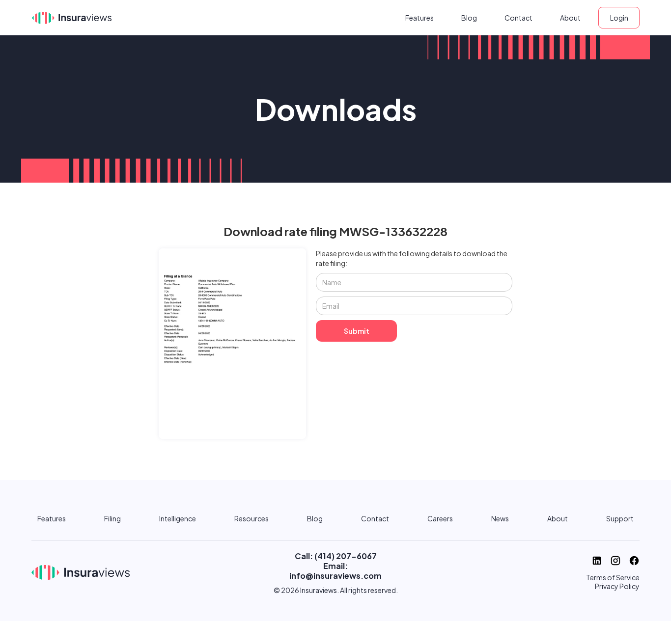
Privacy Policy (617, 586)
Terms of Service (613, 577)
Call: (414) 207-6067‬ (336, 556)
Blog (469, 17)
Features (419, 17)
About (570, 17)
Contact (518, 17)
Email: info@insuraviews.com (335, 571)
